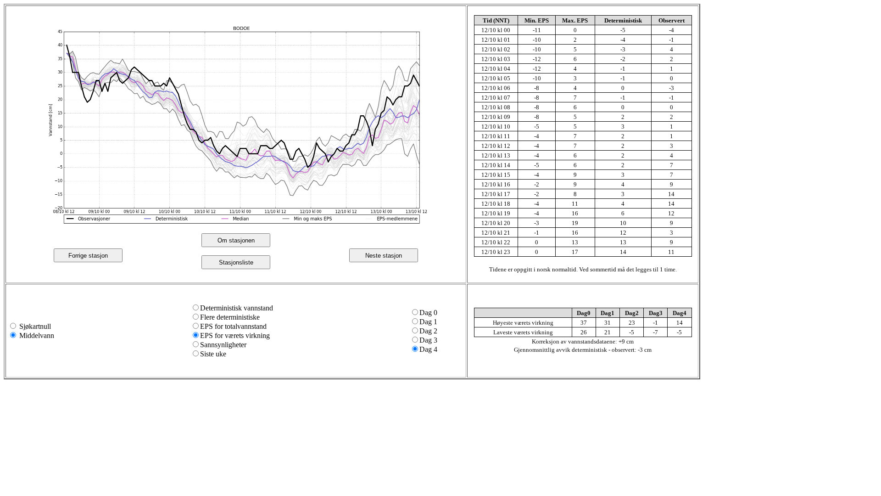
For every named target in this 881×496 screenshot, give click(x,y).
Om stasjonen (236, 240)
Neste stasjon (383, 255)
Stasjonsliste (236, 262)
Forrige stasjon (88, 255)
